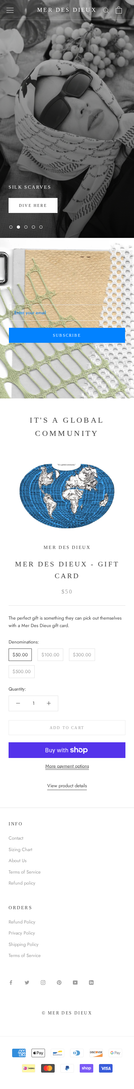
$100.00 (50, 654)
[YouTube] (75, 982)
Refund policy (22, 883)
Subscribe (67, 335)
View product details (67, 785)
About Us (17, 860)
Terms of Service (25, 872)
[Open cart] (119, 10)
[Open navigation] (10, 10)
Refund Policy (22, 921)
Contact (16, 838)
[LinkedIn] (91, 982)
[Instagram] (43, 982)
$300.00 (82, 654)
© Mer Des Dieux (67, 1013)
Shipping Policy (24, 944)
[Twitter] (27, 982)
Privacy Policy (22, 933)
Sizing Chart (20, 849)
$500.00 (22, 671)
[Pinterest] (59, 982)
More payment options (67, 766)
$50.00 (20, 654)
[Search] (106, 10)
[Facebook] (11, 982)
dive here (33, 205)
